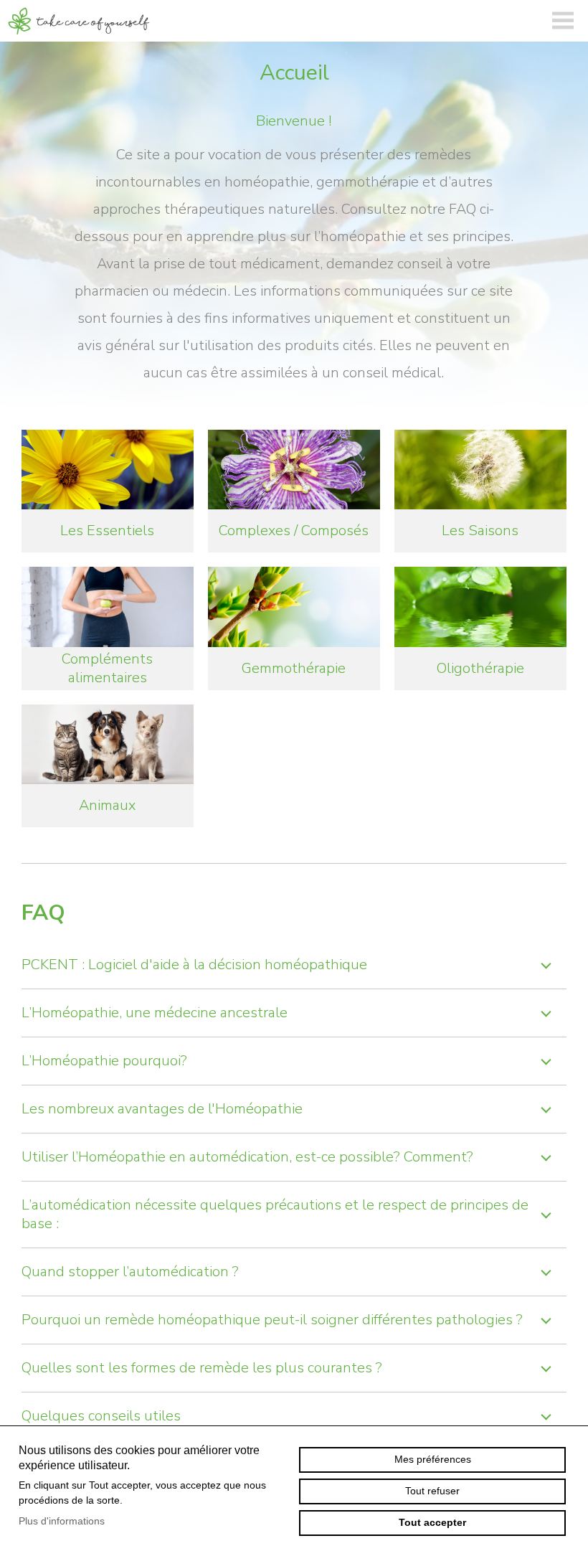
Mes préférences (432, 1459)
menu (563, 21)
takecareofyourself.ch (79, 21)
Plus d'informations (62, 1521)
